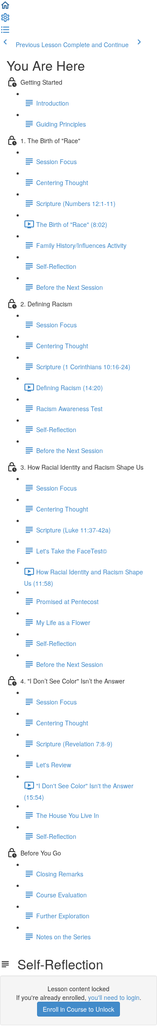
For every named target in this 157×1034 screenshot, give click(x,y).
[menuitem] (5, 20)
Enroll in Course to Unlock (78, 1009)
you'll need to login (114, 997)
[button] (5, 7)
